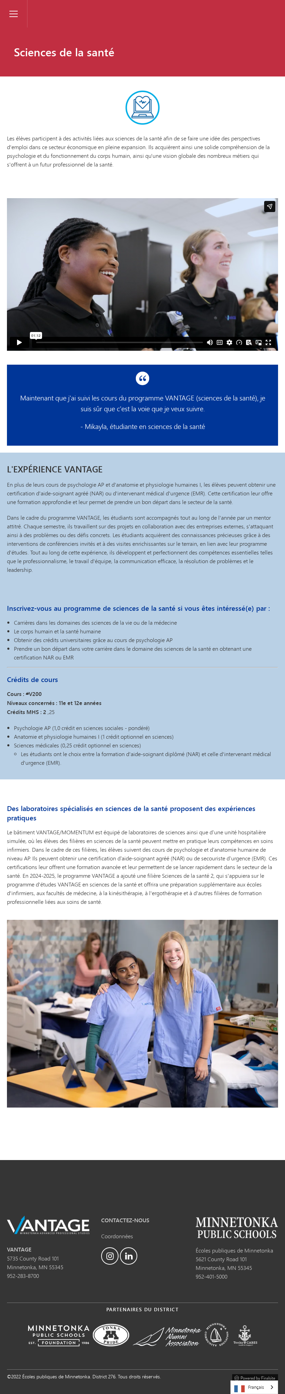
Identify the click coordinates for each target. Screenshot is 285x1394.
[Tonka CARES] (245, 1351)
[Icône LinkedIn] (128, 1256)
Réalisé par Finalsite (255, 1377)
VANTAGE (42, 5)
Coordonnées (117, 1236)
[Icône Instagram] (110, 1256)
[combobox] (254, 1387)
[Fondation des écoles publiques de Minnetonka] (58, 1351)
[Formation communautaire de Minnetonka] (216, 1351)
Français (256, 1387)
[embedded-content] (142, 274)
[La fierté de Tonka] (111, 1351)
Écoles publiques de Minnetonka (234, 1250)
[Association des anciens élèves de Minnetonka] (167, 1351)
